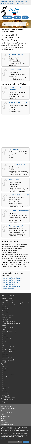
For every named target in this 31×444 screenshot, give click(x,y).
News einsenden (6, 406)
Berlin (4, 336)
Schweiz (18, 1)
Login (2, 414)
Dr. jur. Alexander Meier (19, 195)
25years (3, 420)
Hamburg (5, 342)
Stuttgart (5, 379)
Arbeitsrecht (6, 307)
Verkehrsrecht (6, 319)
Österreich (11, 1)
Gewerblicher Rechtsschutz (11, 323)
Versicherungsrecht (8, 321)
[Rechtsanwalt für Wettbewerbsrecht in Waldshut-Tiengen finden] (15, 9)
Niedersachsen (7, 348)
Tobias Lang (14, 179)
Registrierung (5, 416)
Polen (11, 3)
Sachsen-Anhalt (7, 358)
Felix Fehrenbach (16, 54)
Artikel (25, 17)
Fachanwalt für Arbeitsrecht (12, 280)
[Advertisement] (15, 131)
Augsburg (5, 395)
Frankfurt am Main (8, 375)
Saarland (5, 354)
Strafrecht (5, 309)
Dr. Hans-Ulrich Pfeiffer (19, 210)
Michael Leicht (15, 149)
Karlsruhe (5, 383)
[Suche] (27, 24)
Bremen (4, 340)
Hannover (5, 381)
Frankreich (24, 1)
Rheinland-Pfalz (7, 352)
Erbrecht (5, 313)
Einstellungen (4, 438)
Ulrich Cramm (15, 69)
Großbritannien (5, 3)
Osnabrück (5, 393)
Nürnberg (5, 387)
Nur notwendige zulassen (15, 441)
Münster (5, 389)
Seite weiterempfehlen (8, 408)
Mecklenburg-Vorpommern (11, 346)
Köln (3, 373)
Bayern (4, 334)
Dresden (5, 391)
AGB (2, 418)
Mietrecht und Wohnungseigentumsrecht (15, 303)
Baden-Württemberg (9, 332)
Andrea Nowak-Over (17, 226)
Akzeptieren (26, 441)
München (5, 367)
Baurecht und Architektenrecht (12, 305)
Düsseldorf (5, 377)
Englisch (5, 402)
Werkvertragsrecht (8, 327)
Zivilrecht (5, 311)
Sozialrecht (5, 325)
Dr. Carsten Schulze (17, 164)
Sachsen (5, 356)
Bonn (4, 385)
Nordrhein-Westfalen (9, 350)
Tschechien (17, 3)
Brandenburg (6, 338)
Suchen (17, 17)
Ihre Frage (7, 17)
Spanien (24, 3)
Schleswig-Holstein (8, 360)
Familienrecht (6, 317)
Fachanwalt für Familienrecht (12, 278)
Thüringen (5, 362)
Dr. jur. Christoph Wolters (16, 88)
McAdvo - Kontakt (6, 412)
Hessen (4, 344)
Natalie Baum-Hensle (18, 102)
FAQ (2, 410)
